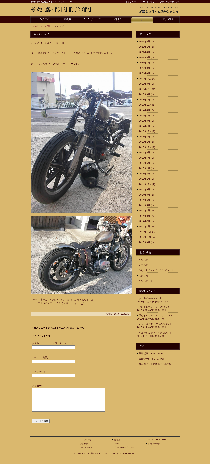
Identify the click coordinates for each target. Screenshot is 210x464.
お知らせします (147, 280)
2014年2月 (144, 221)
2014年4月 (144, 210)
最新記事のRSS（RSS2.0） (153, 353)
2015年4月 (144, 168)
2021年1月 (144, 62)
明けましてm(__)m (149, 307)
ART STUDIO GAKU (93, 20)
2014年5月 (144, 205)
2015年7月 (144, 157)
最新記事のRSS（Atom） (152, 358)
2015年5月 (144, 163)
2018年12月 (145, 89)
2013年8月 (144, 242)
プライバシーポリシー (170, 2)
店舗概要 (117, 20)
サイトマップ (149, 2)
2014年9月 (144, 189)
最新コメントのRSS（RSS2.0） (155, 364)
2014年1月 (144, 226)
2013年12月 (145, 231)
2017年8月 (144, 110)
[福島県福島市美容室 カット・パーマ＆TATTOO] (61, 11)
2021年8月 (144, 52)
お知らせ (143, 259)
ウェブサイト (39, 371)
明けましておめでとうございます (156, 270)
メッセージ (37, 385)
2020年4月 (144, 73)
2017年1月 (144, 126)
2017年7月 (144, 115)
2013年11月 (145, 237)
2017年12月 (145, 105)
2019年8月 (144, 83)
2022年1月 (144, 47)
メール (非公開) (40, 357)
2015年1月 (144, 178)
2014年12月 (145, 184)
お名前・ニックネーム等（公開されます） (54, 343)
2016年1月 (144, 141)
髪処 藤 (67, 20)
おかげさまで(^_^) (148, 324)
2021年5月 (144, 57)
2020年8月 (144, 68)
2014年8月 (144, 194)
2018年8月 (144, 94)
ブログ (142, 20)
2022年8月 (144, 41)
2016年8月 (144, 136)
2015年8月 (144, 152)
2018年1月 (144, 99)
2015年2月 (144, 173)
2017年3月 (144, 120)
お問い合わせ (167, 20)
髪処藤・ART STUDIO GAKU (103, 453)
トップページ (132, 2)
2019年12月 (145, 78)
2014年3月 (144, 216)
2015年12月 (145, 147)
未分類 (47, 26)
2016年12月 (145, 131)
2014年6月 (144, 200)
